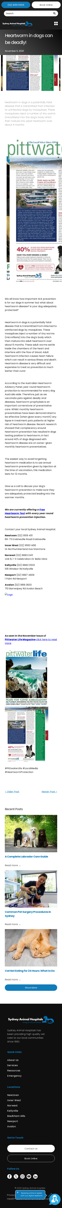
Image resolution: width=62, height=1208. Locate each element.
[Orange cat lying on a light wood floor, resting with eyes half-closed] (31, 947)
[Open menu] (56, 23)
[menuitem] (31, 1060)
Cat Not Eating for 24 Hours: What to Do (30, 971)
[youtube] (29, 1176)
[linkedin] (35, 1176)
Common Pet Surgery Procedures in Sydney (28, 914)
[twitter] (16, 1176)
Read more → (13, 865)
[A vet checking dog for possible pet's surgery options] (31, 889)
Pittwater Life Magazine (20, 639)
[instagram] (22, 1176)
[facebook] (9, 1176)
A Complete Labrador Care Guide (26, 856)
